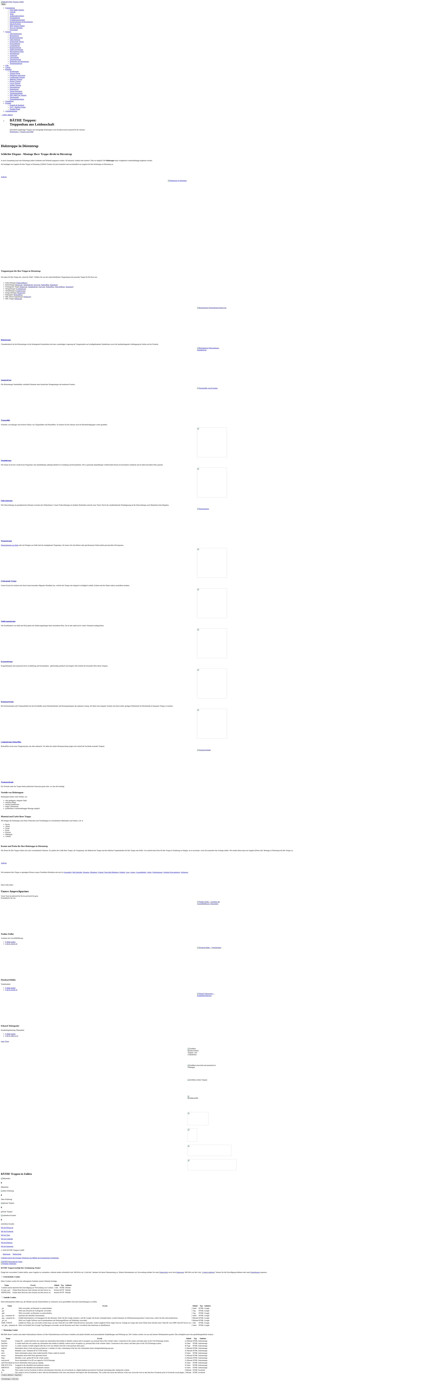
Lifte (7, 65)
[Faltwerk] (212, 482)
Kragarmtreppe (15, 44)
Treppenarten (14, 97)
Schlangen (184, 872)
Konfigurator (14, 71)
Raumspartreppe (15, 48)
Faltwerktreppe (15, 40)
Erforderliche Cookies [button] (11, 1277)
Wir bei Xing (5, 1235)
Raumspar (53, 285)
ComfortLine (20, 289)
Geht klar (15, 1379)
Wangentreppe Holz (17, 51)
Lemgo (132, 872)
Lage (127, 872)
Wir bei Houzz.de (7, 1228)
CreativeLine (20, 291)
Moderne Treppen (16, 79)
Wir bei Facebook (7, 1231)
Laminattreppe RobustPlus (11, 742)
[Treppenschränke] (212, 764)
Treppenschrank (15, 59)
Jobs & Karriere (15, 24)
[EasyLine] (212, 563)
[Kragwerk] (212, 643)
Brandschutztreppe (16, 38)
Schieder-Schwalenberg (171, 872)
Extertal (100, 872)
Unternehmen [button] (10, 8)
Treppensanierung (16, 63)
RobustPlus (45, 285)
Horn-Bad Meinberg (111, 872)
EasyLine (37, 285)
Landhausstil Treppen (17, 77)
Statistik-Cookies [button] (9, 1297)
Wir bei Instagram (7, 1246)
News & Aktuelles (16, 28)
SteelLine (27, 297)
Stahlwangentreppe (16, 50)
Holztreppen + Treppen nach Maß (21, 132)
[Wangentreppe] (212, 523)
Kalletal (122, 872)
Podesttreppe (14, 89)
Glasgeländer (14, 57)
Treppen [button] (8, 32)
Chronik (12, 12)
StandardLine (28, 285)
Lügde (149, 872)
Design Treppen (15, 81)
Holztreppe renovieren (17, 75)
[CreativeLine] (212, 442)
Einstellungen (255, 1272)
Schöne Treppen (15, 85)
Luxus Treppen (15, 83)
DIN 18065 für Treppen (18, 95)
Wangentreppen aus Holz (9, 545)
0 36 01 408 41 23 (11, 1036)
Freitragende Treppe (17, 42)
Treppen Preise (15, 73)
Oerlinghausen (157, 872)
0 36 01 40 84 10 (11, 944)
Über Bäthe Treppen (17, 10)
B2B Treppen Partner (17, 26)
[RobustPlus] (212, 724)
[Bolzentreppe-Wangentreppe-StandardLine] (212, 362)
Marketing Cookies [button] (10, 1330)
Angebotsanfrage (11, 111)
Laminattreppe (15, 46)
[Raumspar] (212, 683)
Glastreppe (13, 55)
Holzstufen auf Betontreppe (19, 61)
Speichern (18, 1375)
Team (12, 14)
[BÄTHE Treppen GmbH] (12, 2)
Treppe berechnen (16, 91)
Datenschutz (17, 1254)
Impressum (6, 1254)
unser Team (5, 1041)
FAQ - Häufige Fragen (18, 107)
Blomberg (93, 872)
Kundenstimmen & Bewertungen (21, 22)
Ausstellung (9, 101)
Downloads (14, 30)
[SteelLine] (212, 603)
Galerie (7, 67)
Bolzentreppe (14, 36)
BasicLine (19, 285)
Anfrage (4, 177)
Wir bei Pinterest (6, 1243)
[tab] (212, 1277)
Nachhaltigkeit (15, 18)
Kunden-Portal (15, 109)
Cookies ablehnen (208, 1272)
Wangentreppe (15, 87)
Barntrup (86, 872)
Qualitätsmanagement (17, 20)
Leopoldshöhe (141, 872)
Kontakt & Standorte (17, 105)
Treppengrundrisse (16, 93)
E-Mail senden (10, 942)
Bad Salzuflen (77, 872)
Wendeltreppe (14, 53)
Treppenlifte (5, 420)
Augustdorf (68, 872)
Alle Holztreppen (16, 34)
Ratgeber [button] (8, 69)
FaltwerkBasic (22, 283)
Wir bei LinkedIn (7, 1239)
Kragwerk (21, 293)
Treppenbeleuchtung (17, 99)
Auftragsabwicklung (17, 16)
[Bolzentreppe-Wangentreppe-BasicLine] (212, 322)
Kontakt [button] (8, 103)
